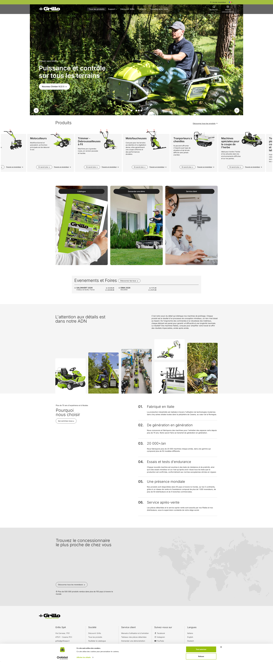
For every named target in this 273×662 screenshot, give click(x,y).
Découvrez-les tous (128, 281)
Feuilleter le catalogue (97, 641)
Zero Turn (47, 92)
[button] (34, 110)
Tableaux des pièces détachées (133, 637)
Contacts (142, 9)
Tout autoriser (201, 649)
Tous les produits (97, 9)
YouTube (160, 641)
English (190, 637)
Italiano (190, 633)
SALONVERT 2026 (84, 288)
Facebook (160, 633)
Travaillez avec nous (159, 9)
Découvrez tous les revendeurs (70, 585)
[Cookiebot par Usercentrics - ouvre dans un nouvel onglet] (62, 657)
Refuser (201, 656)
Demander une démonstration (133, 641)
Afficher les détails (84, 657)
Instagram (160, 637)
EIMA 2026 (125, 288)
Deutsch (190, 641)
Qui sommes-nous (65, 421)
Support (112, 9)
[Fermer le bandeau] (221, 647)
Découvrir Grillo (127, 9)
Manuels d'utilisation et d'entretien (135, 633)
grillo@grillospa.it (62, 641)
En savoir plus (32, 167)
